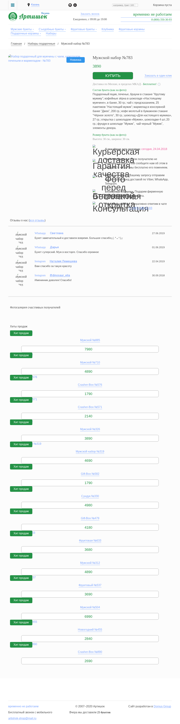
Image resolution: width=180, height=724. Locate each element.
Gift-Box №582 (90, 473)
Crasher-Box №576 (90, 384)
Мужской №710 (90, 362)
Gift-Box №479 (90, 518)
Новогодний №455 (90, 629)
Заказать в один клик (158, 75)
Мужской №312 (90, 562)
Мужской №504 (90, 607)
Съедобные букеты (51, 29)
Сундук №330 (90, 496)
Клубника (108, 29)
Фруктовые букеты (83, 29)
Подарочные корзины (25, 33)
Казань (35, 5)
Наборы (51, 33)
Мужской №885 (90, 340)
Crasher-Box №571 (90, 407)
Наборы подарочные (41, 43)
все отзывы (37, 220)
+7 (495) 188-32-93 (140, 208)
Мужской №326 (90, 429)
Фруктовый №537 (90, 585)
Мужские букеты (21, 29)
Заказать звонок (90, 13)
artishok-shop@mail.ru (22, 718)
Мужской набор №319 (90, 451)
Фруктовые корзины (132, 29)
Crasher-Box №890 (90, 651)
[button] (113, 75)
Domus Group (162, 706)
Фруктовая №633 (90, 540)
